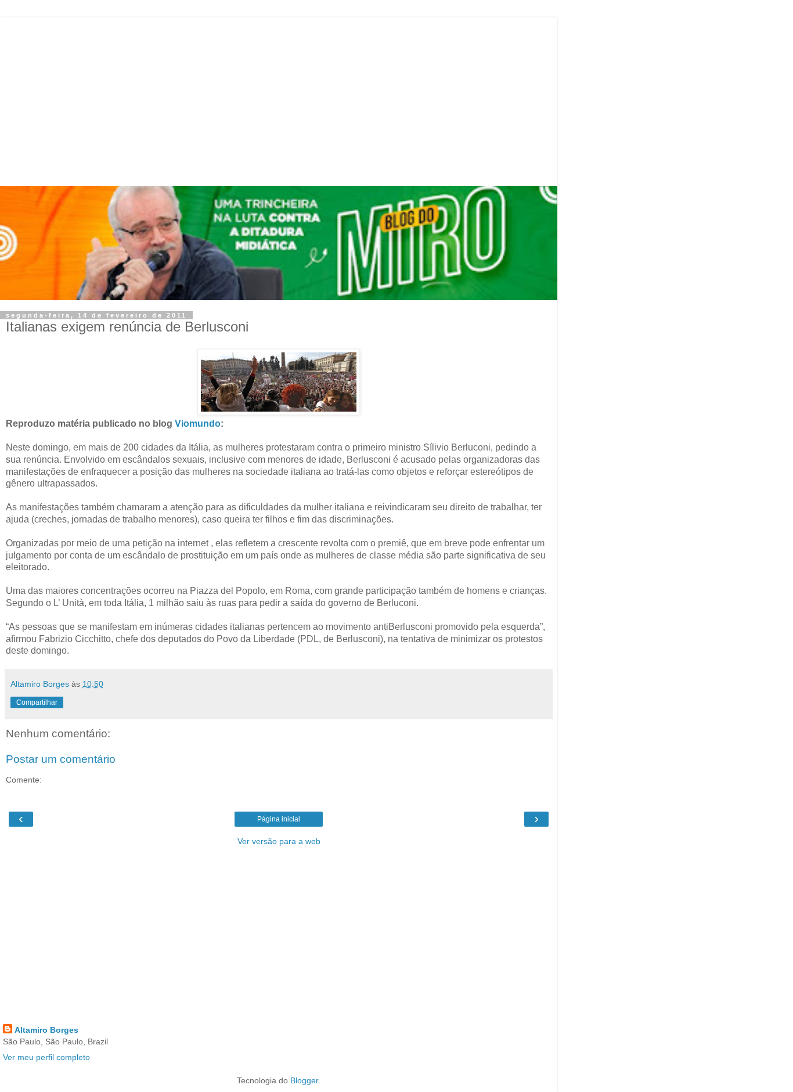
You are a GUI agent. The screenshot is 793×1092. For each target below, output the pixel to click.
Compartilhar (36, 702)
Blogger (304, 1080)
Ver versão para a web (278, 841)
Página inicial (278, 819)
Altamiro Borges (46, 1030)
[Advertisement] (278, 98)
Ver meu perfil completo (46, 1057)
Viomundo (198, 423)
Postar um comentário (61, 759)
